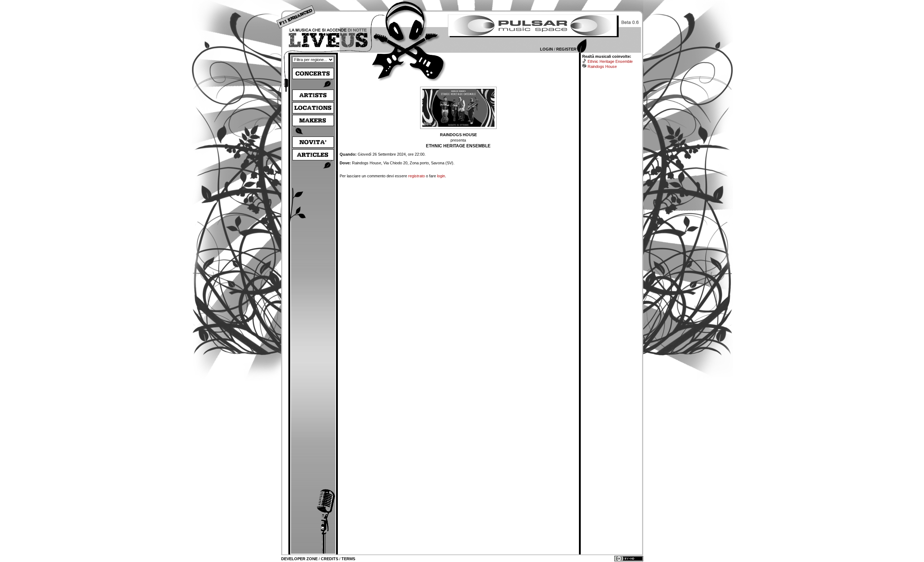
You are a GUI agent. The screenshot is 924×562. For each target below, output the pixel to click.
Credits (329, 559)
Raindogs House (602, 66)
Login (546, 49)
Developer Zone (299, 559)
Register (566, 49)
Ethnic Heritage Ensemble (610, 61)
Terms (348, 559)
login (441, 176)
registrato (416, 176)
